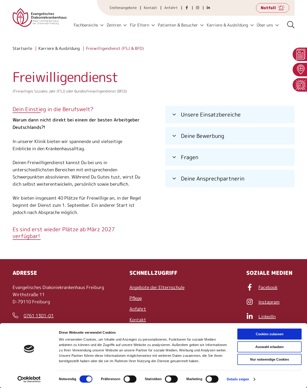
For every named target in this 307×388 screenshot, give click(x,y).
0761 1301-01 (33, 315)
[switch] (130, 379)
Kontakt (150, 7)
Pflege (135, 298)
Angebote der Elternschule (157, 287)
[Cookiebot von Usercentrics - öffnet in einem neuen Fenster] (29, 379)
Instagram (269, 302)
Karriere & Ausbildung (59, 48)
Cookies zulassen (269, 334)
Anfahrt (171, 7)
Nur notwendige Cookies (269, 359)
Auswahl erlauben (269, 347)
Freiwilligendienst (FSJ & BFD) (115, 48)
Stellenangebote (123, 7)
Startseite (22, 48)
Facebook (268, 287)
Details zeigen (238, 379)
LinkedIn (267, 316)
